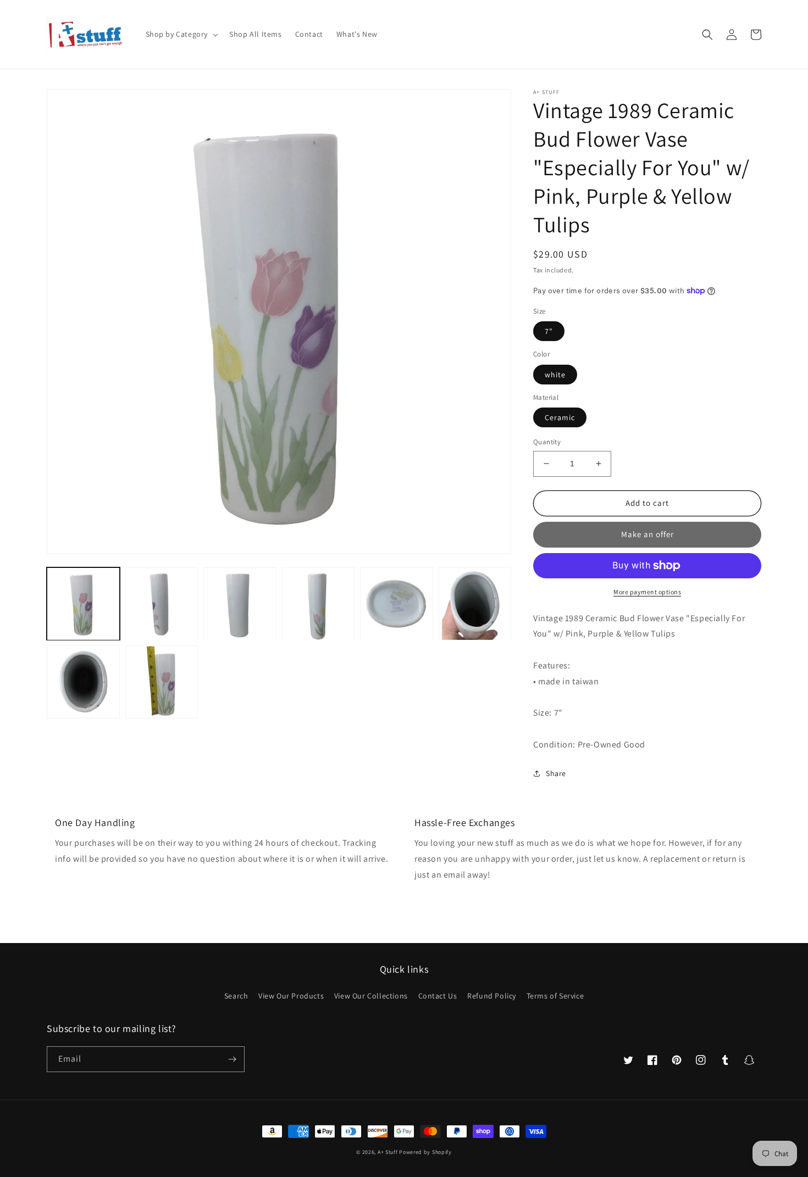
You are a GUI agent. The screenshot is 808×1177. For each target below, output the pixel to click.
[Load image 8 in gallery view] (161, 682)
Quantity (547, 442)
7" (549, 331)
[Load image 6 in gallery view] (475, 603)
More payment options (647, 592)
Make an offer (647, 534)
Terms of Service (555, 996)
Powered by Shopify (425, 1152)
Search (236, 996)
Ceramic (560, 417)
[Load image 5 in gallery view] (396, 603)
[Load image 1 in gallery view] (83, 603)
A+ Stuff (388, 1152)
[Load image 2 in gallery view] (161, 603)
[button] (181, 34)
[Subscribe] (232, 1059)
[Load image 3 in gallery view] (239, 603)
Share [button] (556, 773)
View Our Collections (371, 996)
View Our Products (291, 996)
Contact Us (437, 996)
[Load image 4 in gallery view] (318, 603)
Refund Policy (491, 996)
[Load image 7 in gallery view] (83, 682)
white (555, 375)
